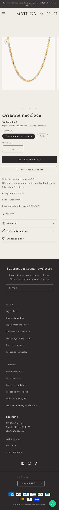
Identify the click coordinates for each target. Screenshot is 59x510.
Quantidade (7, 143)
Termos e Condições (16, 385)
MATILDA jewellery (25, 504)
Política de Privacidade (17, 392)
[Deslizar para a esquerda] (23, 108)
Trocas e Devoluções (16, 398)
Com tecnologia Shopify (38, 504)
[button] (3, 13)
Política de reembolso (16, 352)
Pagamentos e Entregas (17, 325)
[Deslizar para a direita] (36, 108)
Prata (42, 136)
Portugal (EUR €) (28, 483)
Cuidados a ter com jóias (18, 332)
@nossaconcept (14, 452)
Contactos (11, 365)
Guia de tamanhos (15, 318)
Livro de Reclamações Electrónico (22, 405)
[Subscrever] (49, 287)
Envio (18, 126)
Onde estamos (13, 378)
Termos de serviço (15, 345)
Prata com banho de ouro (18, 136)
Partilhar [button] (10, 213)
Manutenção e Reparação (18, 338)
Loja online (11, 311)
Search (9, 304)
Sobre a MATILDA (14, 371)
